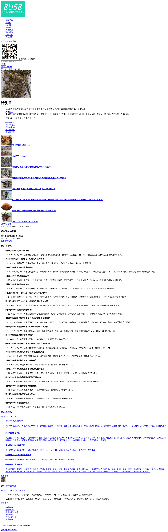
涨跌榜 (8, 23)
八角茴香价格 (10, 517)
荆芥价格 (9, 507)
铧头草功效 (10, 130)
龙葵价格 (9, 519)
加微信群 (12, 41)
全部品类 (9, 20)
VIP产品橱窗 (6, 224)
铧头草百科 (10, 132)
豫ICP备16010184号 (9, 530)
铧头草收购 (10, 127)
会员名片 (9, 37)
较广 (11, 112)
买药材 (3, 69)
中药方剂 (9, 35)
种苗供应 (9, 30)
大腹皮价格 (10, 515)
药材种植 (9, 32)
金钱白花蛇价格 (11, 512)
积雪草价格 (10, 510)
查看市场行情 (6, 241)
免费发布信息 (6, 67)
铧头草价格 (10, 122)
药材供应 (9, 25)
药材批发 (16, 69)
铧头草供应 (10, 125)
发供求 (9, 69)
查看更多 (4, 476)
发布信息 (4, 41)
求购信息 (9, 27)
